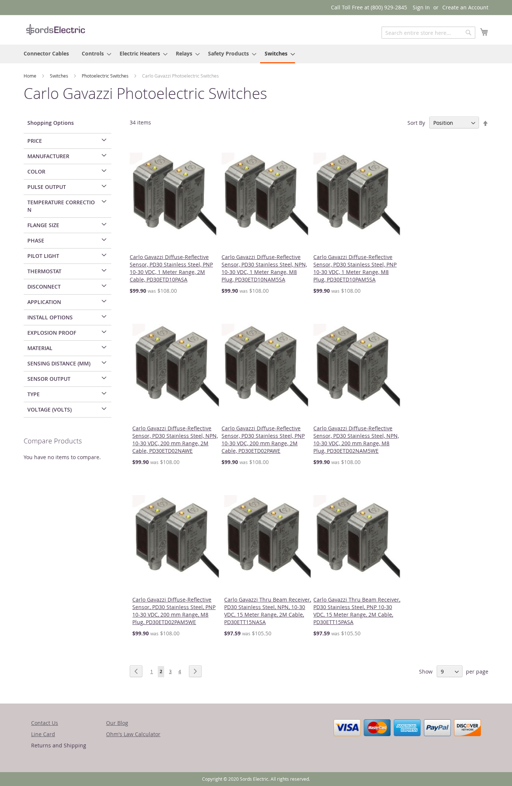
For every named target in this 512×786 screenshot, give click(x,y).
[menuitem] (46, 53)
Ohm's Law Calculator (133, 734)
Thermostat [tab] (44, 271)
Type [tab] (33, 394)
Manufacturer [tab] (48, 156)
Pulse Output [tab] (46, 186)
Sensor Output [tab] (48, 378)
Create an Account (465, 7)
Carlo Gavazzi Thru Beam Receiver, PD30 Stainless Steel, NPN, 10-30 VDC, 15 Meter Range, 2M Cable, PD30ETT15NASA (267, 611)
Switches (59, 76)
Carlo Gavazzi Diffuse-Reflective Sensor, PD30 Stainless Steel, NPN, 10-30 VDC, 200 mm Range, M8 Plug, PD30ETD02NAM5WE (356, 439)
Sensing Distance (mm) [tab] (58, 363)
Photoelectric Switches (106, 76)
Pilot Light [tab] (43, 255)
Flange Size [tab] (43, 225)
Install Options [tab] (50, 317)
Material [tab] (39, 348)
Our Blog (117, 722)
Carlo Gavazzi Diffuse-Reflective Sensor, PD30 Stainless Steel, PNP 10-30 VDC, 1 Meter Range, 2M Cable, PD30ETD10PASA (171, 268)
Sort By (416, 122)
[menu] (256, 54)
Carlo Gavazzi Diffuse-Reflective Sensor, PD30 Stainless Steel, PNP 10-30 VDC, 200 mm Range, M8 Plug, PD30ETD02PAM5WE (174, 611)
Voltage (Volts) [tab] (49, 409)
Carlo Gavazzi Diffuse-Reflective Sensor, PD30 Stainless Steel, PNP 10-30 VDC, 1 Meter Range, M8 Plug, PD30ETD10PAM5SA (355, 268)
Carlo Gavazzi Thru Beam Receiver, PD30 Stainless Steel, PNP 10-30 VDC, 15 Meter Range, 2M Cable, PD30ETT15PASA (356, 611)
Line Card (43, 734)
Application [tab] (44, 301)
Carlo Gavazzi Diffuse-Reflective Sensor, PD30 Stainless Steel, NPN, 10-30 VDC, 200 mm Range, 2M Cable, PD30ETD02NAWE (175, 439)
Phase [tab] (35, 240)
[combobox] (428, 33)
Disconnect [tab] (44, 286)
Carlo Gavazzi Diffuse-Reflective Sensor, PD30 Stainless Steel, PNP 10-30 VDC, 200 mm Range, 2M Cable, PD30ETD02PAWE (263, 439)
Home (30, 76)
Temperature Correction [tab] (61, 206)
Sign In (421, 7)
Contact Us (44, 722)
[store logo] (55, 29)
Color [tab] (36, 171)
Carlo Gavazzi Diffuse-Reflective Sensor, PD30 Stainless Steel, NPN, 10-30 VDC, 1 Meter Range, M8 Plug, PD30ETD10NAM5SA (264, 268)
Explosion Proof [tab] (51, 332)
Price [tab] (34, 140)
